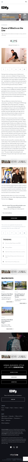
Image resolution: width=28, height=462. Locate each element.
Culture (16, 407)
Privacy (14, 460)
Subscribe (14, 377)
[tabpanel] (14, 374)
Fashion (14, 342)
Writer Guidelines (5, 423)
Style (11, 407)
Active (2, 409)
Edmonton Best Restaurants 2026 (12, 243)
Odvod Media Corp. (17, 458)
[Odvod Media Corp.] (14, 454)
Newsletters (17, 418)
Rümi (18, 45)
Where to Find (14, 372)
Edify (2, 414)
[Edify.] (5, 7)
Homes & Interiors (14, 344)
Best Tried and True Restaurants (12, 261)
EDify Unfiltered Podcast (7, 418)
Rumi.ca (11, 199)
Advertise (14, 382)
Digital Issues (4, 416)
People (7, 407)
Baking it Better (8, 247)
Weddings (14, 346)
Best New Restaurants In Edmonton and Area (15, 251)
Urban (21, 407)
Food (2, 407)
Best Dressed (14, 341)
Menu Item (4, 421)
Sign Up (13, 399)
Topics (3, 405)
